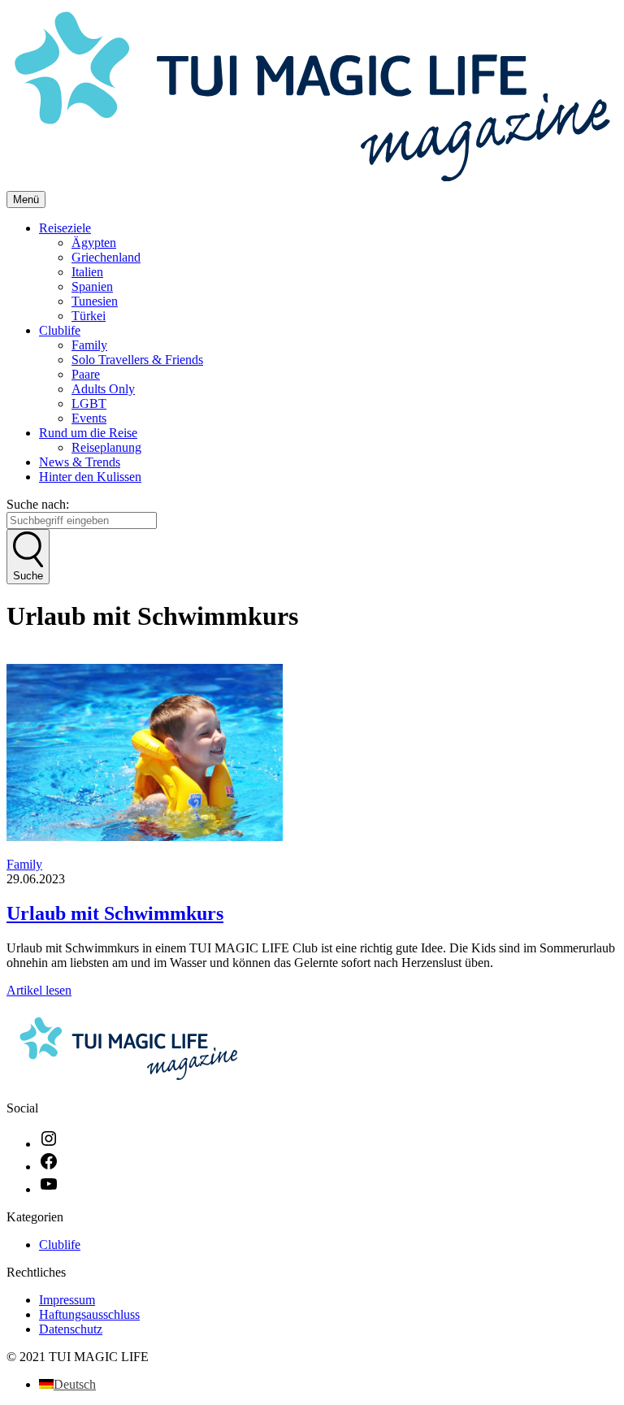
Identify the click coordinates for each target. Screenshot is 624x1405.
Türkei (89, 316)
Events (89, 418)
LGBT (89, 403)
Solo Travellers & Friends (137, 359)
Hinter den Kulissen (90, 477)
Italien (87, 272)
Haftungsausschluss (89, 1314)
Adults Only (103, 389)
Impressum (67, 1300)
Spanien (92, 286)
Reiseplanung (106, 447)
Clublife (59, 330)
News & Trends (79, 462)
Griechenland (106, 257)
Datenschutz (70, 1329)
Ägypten (94, 242)
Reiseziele (65, 228)
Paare (86, 374)
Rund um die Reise (88, 433)
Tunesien (95, 301)
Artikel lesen (39, 990)
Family (89, 345)
